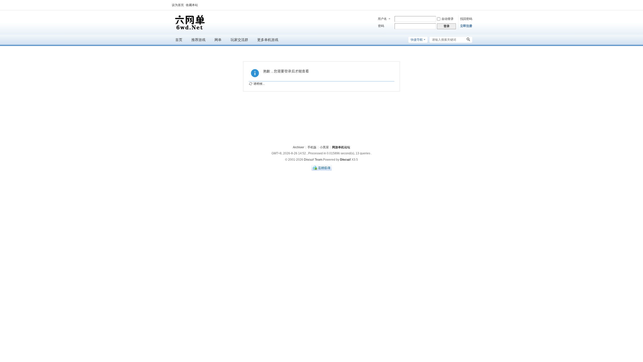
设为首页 (178, 5)
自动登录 (448, 19)
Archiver (298, 147)
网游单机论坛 (341, 147)
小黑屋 (324, 147)
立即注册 (466, 26)
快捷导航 (417, 39)
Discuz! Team (313, 159)
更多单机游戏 (267, 40)
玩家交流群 (239, 40)
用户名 (382, 19)
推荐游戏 (198, 40)
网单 (218, 40)
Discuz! (345, 159)
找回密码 (466, 19)
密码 (381, 26)
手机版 (311, 147)
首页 (178, 40)
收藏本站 (192, 5)
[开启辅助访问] (471, 5)
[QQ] (321, 169)
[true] (468, 40)
